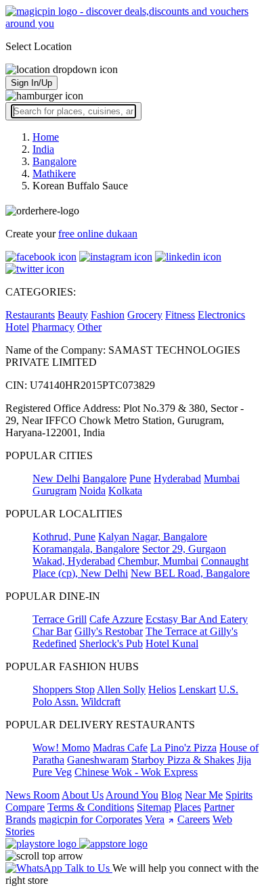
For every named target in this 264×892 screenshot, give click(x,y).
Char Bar (52, 631)
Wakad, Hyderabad (73, 561)
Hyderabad (177, 478)
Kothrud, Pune (63, 536)
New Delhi (56, 478)
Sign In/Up (31, 83)
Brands (20, 819)
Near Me (204, 795)
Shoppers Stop (63, 689)
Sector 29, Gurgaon (184, 549)
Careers (193, 819)
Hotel (17, 327)
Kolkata (125, 490)
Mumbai (222, 478)
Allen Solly (121, 689)
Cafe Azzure (116, 619)
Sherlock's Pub (111, 643)
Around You (132, 795)
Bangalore (105, 478)
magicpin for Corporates (90, 819)
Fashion (108, 315)
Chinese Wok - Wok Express (136, 772)
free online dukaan (97, 233)
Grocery (144, 315)
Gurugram (54, 490)
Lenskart (197, 689)
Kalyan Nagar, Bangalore (152, 536)
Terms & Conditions (90, 807)
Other (89, 327)
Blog (171, 795)
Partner (219, 807)
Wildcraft (100, 701)
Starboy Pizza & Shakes (182, 760)
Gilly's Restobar (108, 631)
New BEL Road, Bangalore (190, 573)
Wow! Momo (61, 747)
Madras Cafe (120, 747)
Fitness (180, 315)
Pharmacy (53, 327)
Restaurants (30, 315)
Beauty (73, 315)
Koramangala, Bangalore (85, 549)
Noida (92, 490)
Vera (154, 819)
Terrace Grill (59, 619)
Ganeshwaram (98, 760)
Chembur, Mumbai (158, 561)
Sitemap (154, 807)
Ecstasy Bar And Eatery (197, 619)
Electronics (221, 315)
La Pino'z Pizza (183, 747)
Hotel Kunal (172, 643)
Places (187, 807)
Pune (140, 478)
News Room (32, 795)
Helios (162, 689)
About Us (83, 795)
